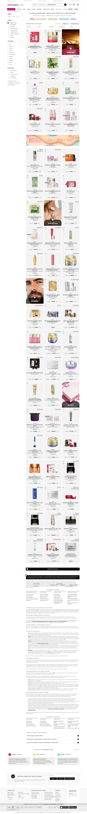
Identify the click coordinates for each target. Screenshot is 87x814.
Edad (71, 26)
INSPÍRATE (35, 4)
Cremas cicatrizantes (12, 81)
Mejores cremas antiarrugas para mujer (73, 603)
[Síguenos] (57, 807)
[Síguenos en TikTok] (52, 807)
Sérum (11, 72)
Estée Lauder (11, 52)
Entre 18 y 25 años (41, 19)
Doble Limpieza (13, 70)
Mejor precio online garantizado (28, 1)
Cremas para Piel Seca (44, 595)
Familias (10, 20)
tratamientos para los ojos (53, 621)
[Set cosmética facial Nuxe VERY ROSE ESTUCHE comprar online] (70, 195)
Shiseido (11, 46)
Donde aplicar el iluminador (73, 598)
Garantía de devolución (58, 0)
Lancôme (11, 48)
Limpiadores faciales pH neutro (59, 728)
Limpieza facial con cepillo (72, 594)
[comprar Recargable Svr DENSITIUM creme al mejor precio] (52, 495)
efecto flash (46, 621)
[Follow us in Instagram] (49, 807)
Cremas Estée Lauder (57, 595)
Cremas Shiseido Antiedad (58, 600)
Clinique (10, 58)
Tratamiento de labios (30, 724)
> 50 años (73, 19)
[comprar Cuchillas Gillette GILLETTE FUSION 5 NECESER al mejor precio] (70, 157)
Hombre (9, 16)
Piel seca (29, 636)
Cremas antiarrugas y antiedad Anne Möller (73, 722)
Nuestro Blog (20, 792)
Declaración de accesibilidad (49, 796)
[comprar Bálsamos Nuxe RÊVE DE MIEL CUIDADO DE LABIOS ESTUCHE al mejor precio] (34, 313)
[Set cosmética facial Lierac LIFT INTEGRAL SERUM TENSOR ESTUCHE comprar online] (34, 377)
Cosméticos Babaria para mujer (59, 726)
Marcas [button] (28, 26)
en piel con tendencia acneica (43, 643)
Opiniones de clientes (35, 793)
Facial (24, 9)
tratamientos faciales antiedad (37, 621)
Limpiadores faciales (43, 722)
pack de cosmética (36, 583)
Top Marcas (10, 41)
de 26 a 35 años (55, 708)
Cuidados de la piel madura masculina (72, 596)
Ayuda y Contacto (11, 0)
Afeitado (11, 35)
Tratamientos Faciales (14, 28)
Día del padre (57, 795)
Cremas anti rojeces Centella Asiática (73, 726)
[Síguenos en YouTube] (55, 807)
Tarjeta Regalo (10, 797)
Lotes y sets (12, 37)
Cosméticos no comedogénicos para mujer (59, 724)
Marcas (76, 9)
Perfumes (19, 9)
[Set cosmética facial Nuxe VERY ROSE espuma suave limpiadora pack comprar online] (52, 128)
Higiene (52, 9)
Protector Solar (13, 77)
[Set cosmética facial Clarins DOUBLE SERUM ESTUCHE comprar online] (34, 128)
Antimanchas (10, 83)
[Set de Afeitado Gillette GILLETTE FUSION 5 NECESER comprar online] (70, 169)
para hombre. (62, 584)
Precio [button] (39, 26)
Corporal (29, 9)
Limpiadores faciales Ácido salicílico (58, 722)
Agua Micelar (28, 600)
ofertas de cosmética (73, 584)
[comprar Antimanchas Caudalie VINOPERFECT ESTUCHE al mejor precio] (34, 64)
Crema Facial (12, 76)
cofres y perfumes (69, 586)
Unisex (18, 16)
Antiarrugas (17, 83)
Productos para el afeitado (45, 724)
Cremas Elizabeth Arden (58, 598)
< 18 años (32, 19)
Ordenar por (65, 23)
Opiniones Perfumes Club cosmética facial (58, 602)
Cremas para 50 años (44, 600)
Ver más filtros (74, 23)
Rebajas (56, 792)
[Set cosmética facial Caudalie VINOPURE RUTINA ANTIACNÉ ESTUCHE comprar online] (70, 102)
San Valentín (57, 793)
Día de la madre (58, 796)
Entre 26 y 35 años (52, 19)
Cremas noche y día (43, 597)
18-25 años (50, 708)
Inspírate (70, 9)
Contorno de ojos (11, 84)
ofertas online (36, 586)
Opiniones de (43, 749)
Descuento (51, 26)
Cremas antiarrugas (29, 594)
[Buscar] (65, 5)
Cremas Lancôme (57, 597)
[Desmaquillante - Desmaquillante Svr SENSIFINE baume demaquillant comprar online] (70, 221)
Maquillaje (39, 9)
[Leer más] (22, 781)
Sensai (10, 64)
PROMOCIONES (43, 4)
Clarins (10, 50)
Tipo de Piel (62, 26)
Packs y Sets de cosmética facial (46, 725)
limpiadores (65, 621)
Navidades (57, 800)
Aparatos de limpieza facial (15, 33)
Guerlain (11, 60)
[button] (12, 799)
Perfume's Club (10, 11)
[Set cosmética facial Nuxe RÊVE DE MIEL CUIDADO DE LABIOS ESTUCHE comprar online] (34, 325)
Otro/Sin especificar (69, 778)
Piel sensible (30, 650)
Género (9, 14)
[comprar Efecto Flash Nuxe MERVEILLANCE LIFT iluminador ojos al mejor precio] (52, 235)
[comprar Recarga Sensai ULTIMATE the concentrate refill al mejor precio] (70, 417)
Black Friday (57, 799)
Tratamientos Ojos (13, 30)
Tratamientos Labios (14, 32)
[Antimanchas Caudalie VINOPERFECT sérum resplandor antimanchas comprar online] (70, 351)
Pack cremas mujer (29, 595)
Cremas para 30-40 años (44, 598)
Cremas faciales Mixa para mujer (73, 723)
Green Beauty (59, 9)
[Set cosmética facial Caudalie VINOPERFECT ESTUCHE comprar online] (34, 76)
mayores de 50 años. (31, 710)
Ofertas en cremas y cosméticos (32, 598)
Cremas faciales (29, 721)
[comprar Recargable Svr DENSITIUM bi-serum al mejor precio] (34, 157)
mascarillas (61, 621)
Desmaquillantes (13, 24)
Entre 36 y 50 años (64, 19)
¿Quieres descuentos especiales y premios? (43, 804)
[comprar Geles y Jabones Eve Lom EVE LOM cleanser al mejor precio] (52, 365)
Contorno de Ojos (13, 74)
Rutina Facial (11, 68)
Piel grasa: (30, 641)
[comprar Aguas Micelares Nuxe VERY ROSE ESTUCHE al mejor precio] (70, 183)
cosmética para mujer (54, 584)
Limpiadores (12, 26)
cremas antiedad (59, 583)
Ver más (76, 749)
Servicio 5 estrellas (42, 0)
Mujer (14, 16)
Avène (10, 62)
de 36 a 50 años (61, 708)
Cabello (33, 9)
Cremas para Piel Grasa (44, 594)
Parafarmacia (46, 9)
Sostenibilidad (34, 796)
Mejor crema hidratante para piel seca (73, 600)
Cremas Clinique (56, 594)
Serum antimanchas (29, 597)
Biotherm (11, 56)
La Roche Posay (12, 54)
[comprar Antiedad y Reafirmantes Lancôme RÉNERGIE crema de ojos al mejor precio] (70, 365)
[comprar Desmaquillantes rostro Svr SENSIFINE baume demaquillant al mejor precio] (70, 209)
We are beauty (34, 795)
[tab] (31, 27)
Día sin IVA (57, 798)
